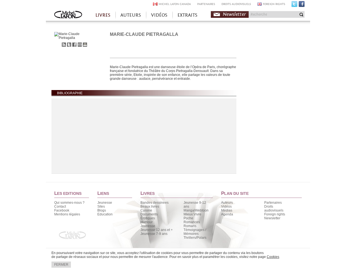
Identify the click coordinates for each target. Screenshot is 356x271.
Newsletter (234, 14)
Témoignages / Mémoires (195, 232)
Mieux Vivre (192, 214)
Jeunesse (104, 203)
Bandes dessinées (154, 203)
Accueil (68, 15)
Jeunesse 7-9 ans (153, 234)
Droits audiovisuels (273, 208)
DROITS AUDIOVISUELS (236, 4)
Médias (226, 210)
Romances (192, 222)
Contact (60, 206)
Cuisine (146, 210)
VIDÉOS (159, 15)
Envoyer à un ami (80, 45)
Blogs (101, 210)
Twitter (294, 5)
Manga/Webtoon (196, 210)
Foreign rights (274, 214)
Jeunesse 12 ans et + (156, 230)
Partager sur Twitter (69, 45)
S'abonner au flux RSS (64, 45)
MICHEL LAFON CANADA (175, 4)
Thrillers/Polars (195, 238)
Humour (146, 222)
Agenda (227, 214)
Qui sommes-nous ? (69, 203)
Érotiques (147, 218)
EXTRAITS (187, 15)
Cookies (273, 257)
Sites (101, 206)
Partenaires (273, 203)
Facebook (302, 5)
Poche (188, 218)
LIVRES (102, 15)
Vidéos (226, 206)
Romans (190, 226)
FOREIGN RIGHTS (274, 4)
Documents (149, 214)
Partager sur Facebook (74, 45)
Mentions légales (67, 214)
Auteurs (227, 203)
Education (105, 214)
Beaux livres (149, 206)
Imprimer (85, 45)
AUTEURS (130, 15)
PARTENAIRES (206, 4)
